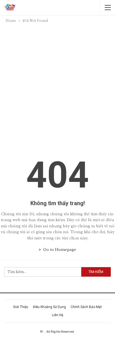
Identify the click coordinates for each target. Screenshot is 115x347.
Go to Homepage (59, 249)
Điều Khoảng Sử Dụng (49, 307)
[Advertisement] (57, 84)
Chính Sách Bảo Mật (86, 307)
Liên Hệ (57, 315)
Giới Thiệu (20, 307)
